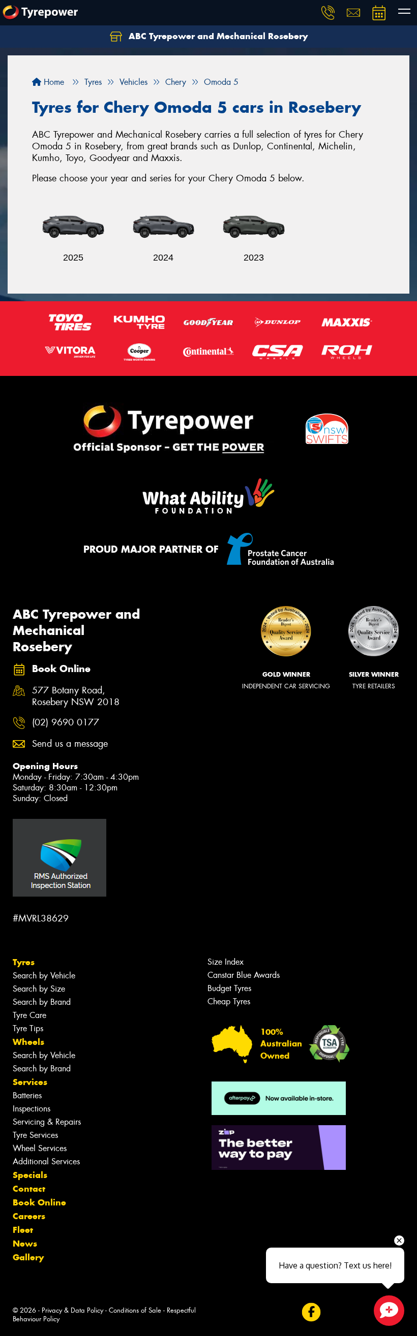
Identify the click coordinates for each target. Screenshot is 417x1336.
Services (30, 1082)
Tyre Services (35, 1135)
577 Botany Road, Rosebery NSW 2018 (76, 696)
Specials (30, 1175)
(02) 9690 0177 (65, 722)
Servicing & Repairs (47, 1122)
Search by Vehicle (44, 975)
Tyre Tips (28, 1028)
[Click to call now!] (328, 12)
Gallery (28, 1257)
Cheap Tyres (228, 1001)
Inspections (31, 1108)
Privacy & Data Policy (72, 1310)
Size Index (225, 962)
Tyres (24, 962)
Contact (29, 1188)
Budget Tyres (229, 988)
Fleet (23, 1229)
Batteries (27, 1095)
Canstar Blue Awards (243, 975)
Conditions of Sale (135, 1310)
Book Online (39, 1202)
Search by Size (39, 988)
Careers (29, 1216)
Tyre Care (29, 1015)
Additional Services (46, 1161)
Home (52, 82)
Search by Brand (42, 1002)
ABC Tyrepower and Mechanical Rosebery (217, 36)
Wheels (28, 1041)
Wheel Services (40, 1148)
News (25, 1243)
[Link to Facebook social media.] (311, 1312)
